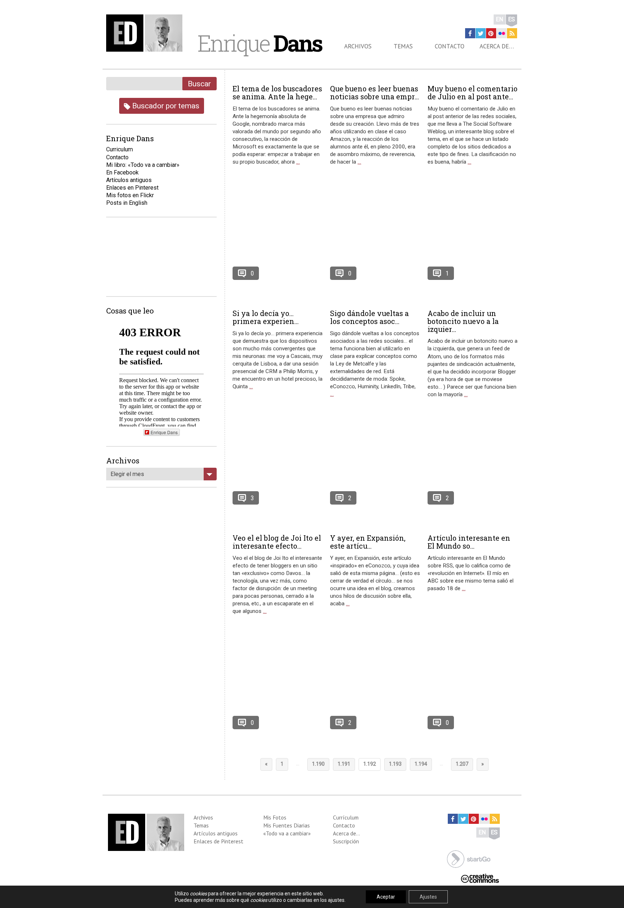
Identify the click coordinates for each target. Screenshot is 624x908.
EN (499, 19)
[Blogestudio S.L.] (468, 858)
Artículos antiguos (129, 180)
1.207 (462, 764)
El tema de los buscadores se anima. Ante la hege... (277, 92)
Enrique (260, 43)
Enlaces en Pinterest (132, 187)
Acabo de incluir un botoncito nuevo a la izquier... (463, 321)
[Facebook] (470, 33)
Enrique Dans (164, 432)
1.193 (395, 764)
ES (511, 19)
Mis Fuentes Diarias (286, 825)
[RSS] (512, 33)
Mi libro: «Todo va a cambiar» (142, 164)
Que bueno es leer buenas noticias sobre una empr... (374, 92)
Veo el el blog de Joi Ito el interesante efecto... (277, 541)
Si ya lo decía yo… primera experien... (266, 317)
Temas (403, 46)
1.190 (318, 764)
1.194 (421, 764)
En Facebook (122, 172)
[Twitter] (481, 33)
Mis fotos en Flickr (130, 195)
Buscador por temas (164, 105)
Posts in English (126, 202)
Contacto (449, 46)
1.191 (344, 764)
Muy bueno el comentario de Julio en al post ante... (472, 92)
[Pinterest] (491, 33)
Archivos (358, 46)
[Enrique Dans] (146, 33)
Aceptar (386, 897)
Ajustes (428, 897)
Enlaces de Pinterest (218, 841)
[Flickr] (502, 33)
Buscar (199, 83)
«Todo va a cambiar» (287, 833)
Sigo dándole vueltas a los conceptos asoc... (369, 317)
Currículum (346, 817)
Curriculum (119, 149)
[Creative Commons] (479, 878)
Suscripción (346, 841)
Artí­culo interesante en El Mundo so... (469, 541)
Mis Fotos (274, 817)
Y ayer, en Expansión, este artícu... (368, 541)
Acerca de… (497, 46)
